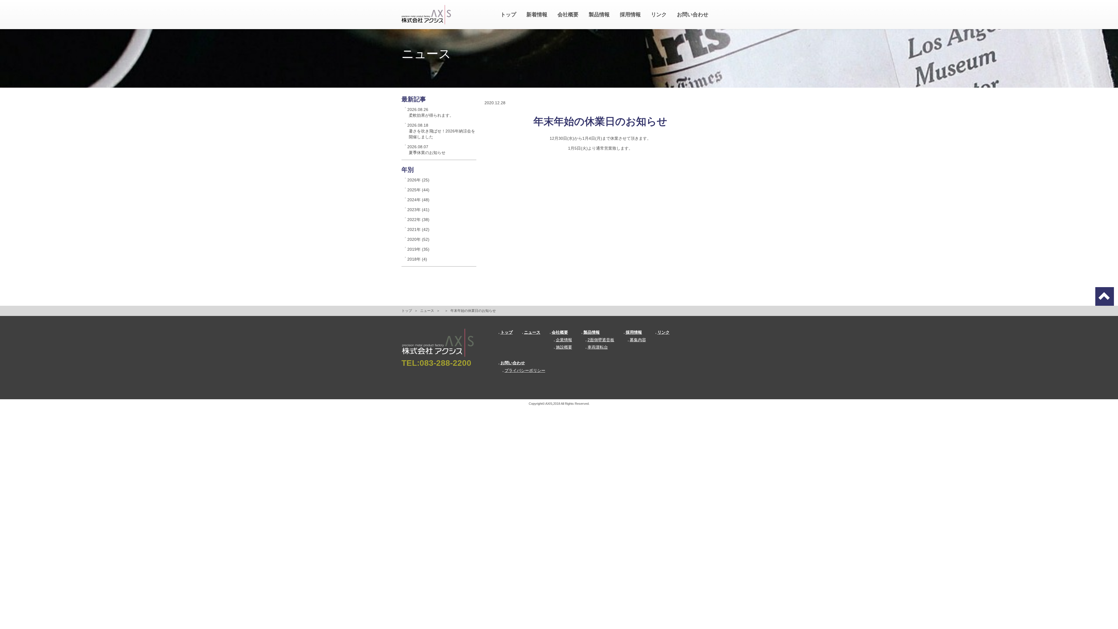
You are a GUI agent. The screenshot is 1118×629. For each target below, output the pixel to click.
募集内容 (638, 340)
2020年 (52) (418, 239)
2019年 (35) (418, 249)
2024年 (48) (418, 199)
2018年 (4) (417, 259)
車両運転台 (598, 347)
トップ (508, 14)
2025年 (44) (418, 190)
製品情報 (599, 14)
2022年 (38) (418, 219)
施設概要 (564, 347)
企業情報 (564, 340)
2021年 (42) (418, 229)
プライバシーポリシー (525, 370)
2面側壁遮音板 (601, 340)
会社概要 (568, 14)
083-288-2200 (445, 362)
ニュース (427, 311)
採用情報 (630, 14)
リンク (659, 14)
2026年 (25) (418, 180)
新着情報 (536, 14)
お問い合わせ (692, 14)
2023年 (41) (418, 209)
